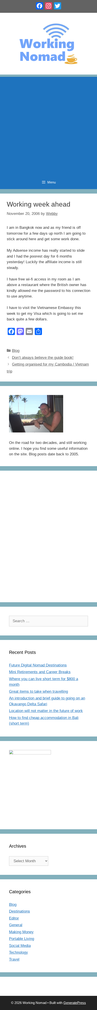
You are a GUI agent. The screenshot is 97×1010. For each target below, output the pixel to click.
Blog (15, 350)
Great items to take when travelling (38, 691)
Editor (14, 918)
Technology (18, 952)
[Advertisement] (48, 125)
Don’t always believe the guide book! (43, 357)
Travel (14, 959)
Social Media (20, 946)
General (15, 925)
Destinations (19, 911)
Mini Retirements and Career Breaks (40, 672)
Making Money (21, 932)
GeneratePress (74, 1003)
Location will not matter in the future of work (46, 711)
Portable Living (21, 939)
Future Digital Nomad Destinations (38, 665)
